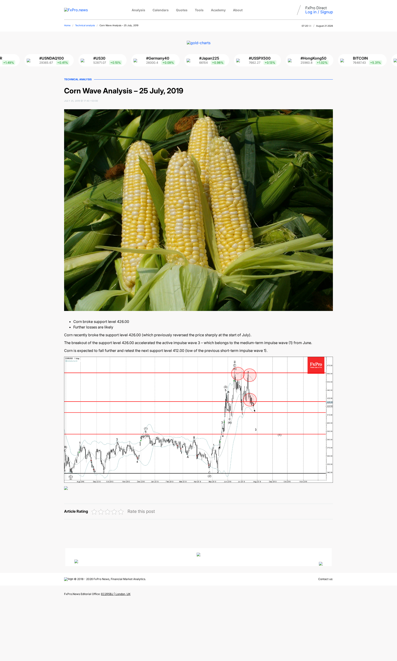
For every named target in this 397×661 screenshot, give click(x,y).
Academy (218, 10)
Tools (199, 10)
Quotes (181, 10)
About (238, 10)
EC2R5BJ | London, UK (115, 594)
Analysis (138, 10)
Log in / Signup (319, 12)
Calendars (161, 10)
